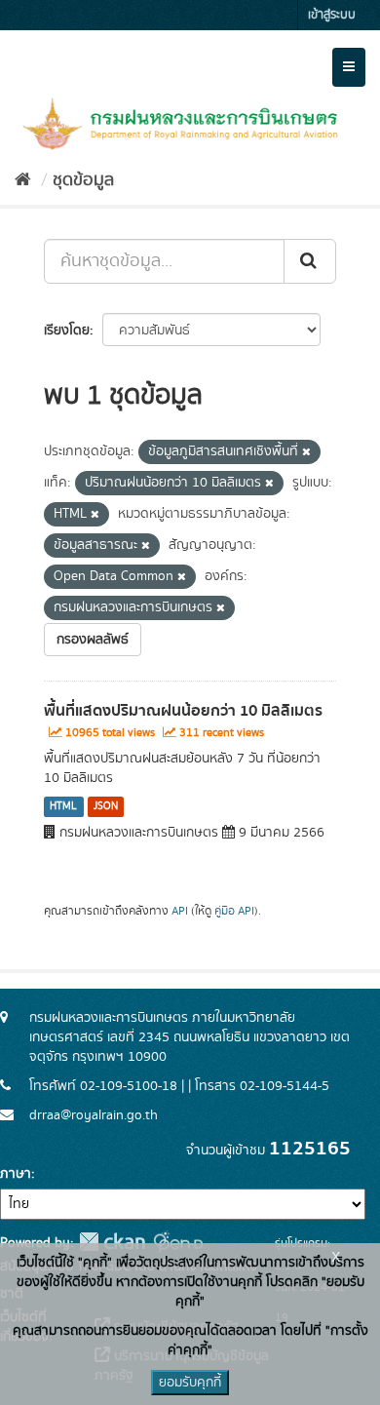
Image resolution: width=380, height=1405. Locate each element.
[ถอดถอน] (306, 452)
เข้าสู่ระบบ (332, 15)
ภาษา (15, 1174)
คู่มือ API (234, 911)
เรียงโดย (67, 330)
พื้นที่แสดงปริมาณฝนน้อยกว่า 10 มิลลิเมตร (183, 710)
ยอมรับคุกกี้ (190, 1382)
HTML (63, 806)
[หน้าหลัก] (23, 180)
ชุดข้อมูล (83, 180)
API (179, 911)
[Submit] (310, 261)
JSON (106, 806)
